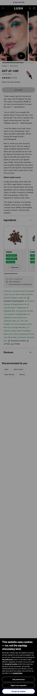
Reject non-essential (18, 685)
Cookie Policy (17, 673)
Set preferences (18, 679)
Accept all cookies (18, 691)
